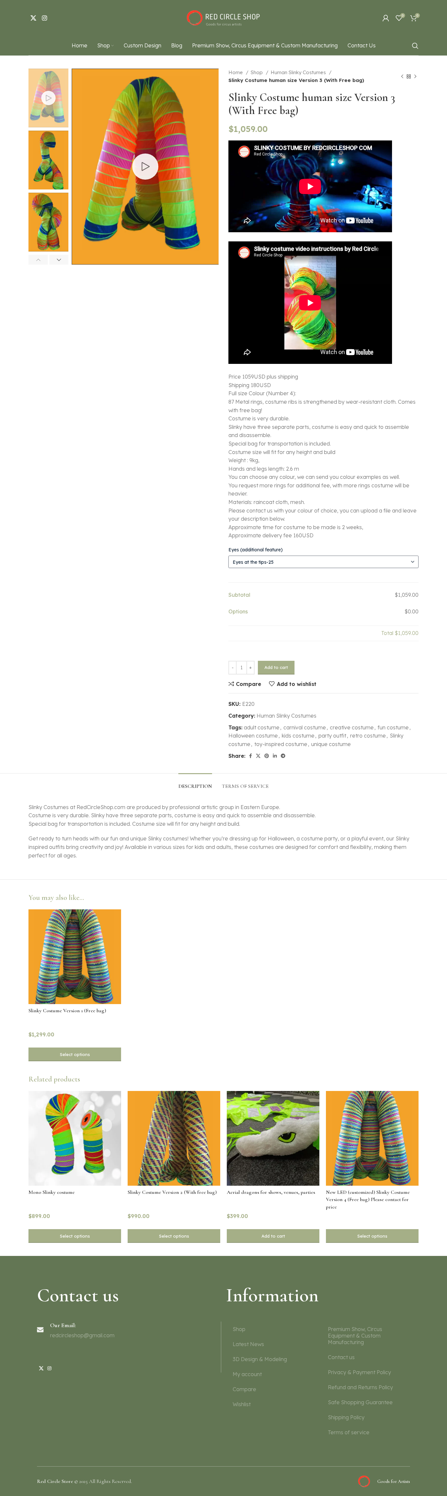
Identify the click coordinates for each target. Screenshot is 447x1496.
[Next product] (415, 76)
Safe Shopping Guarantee (360, 1402)
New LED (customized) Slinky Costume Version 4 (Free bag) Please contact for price (368, 1199)
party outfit (332, 735)
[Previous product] (402, 76)
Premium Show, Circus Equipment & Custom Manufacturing (355, 1335)
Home (236, 72)
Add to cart (276, 667)
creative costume (352, 727)
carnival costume (304, 727)
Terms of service (348, 1432)
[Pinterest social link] (266, 756)
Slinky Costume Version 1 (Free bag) (67, 1010)
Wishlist (242, 1404)
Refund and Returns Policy (360, 1387)
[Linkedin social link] (275, 756)
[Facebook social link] (250, 756)
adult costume (261, 727)
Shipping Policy (346, 1417)
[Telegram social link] (283, 756)
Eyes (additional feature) (255, 550)
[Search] (415, 45)
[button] (273, 1236)
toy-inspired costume (280, 744)
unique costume (331, 744)
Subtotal (239, 595)
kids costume (298, 735)
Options (238, 611)
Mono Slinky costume (51, 1192)
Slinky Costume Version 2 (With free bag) (172, 1192)
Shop (257, 72)
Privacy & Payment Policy (359, 1372)
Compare (244, 1389)
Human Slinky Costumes (299, 72)
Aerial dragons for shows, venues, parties (271, 1192)
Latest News (248, 1344)
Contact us (341, 1357)
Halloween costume (253, 735)
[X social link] (33, 18)
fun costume (393, 727)
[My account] (385, 17)
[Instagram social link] (44, 18)
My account (247, 1374)
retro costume (368, 735)
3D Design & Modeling (260, 1359)
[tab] (195, 783)
